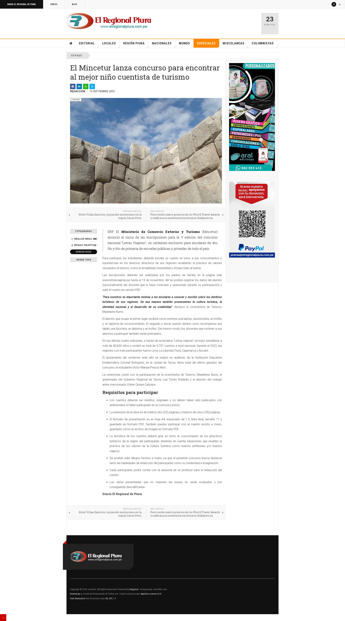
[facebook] (72, 86)
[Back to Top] (3, 617)
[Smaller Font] (72, 239)
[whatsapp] (85, 86)
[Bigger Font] (95, 239)
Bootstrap (75, 594)
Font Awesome (77, 598)
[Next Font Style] (95, 245)
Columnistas (263, 43)
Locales (109, 43)
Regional (134, 589)
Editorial (87, 43)
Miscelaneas (233, 43)
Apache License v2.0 (151, 594)
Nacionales (162, 43)
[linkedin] (79, 86)
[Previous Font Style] (72, 245)
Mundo (184, 43)
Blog (74, 4)
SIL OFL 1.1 (110, 598)
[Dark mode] (340, 4)
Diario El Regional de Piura (21, 4)
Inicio (71, 43)
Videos (53, 4)
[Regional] (108, 21)
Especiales (206, 43)
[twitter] (92, 86)
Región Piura (134, 43)
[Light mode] (334, 4)
